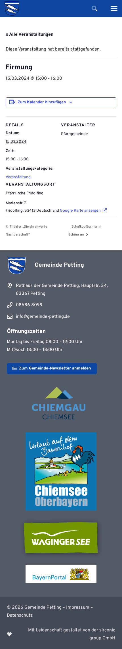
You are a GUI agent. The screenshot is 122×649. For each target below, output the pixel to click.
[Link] (61, 634)
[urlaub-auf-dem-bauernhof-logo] (61, 471)
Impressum (77, 607)
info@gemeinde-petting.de (43, 317)
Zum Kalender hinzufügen (42, 102)
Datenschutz (20, 615)
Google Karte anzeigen (80, 210)
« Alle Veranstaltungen (29, 34)
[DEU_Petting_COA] (12, 8)
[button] (94, 8)
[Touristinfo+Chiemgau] (61, 404)
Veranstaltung (18, 177)
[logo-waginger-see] (61, 537)
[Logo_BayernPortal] (61, 574)
